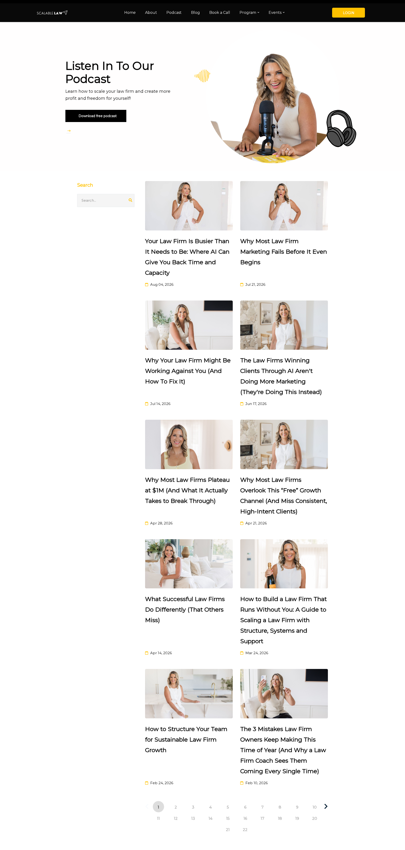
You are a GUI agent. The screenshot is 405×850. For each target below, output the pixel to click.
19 (297, 818)
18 (280, 818)
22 (245, 830)
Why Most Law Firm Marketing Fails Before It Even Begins (283, 252)
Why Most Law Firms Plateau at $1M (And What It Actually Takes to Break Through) (187, 490)
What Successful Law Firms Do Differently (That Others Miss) (185, 609)
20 (314, 818)
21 (228, 830)
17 (262, 818)
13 (193, 818)
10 (315, 807)
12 (176, 818)
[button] (95, 116)
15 (228, 818)
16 (245, 818)
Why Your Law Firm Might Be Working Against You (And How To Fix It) (188, 371)
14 (210, 818)
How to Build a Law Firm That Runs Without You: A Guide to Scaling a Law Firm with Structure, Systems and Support (283, 620)
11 (158, 818)
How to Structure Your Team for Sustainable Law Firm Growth (186, 739)
